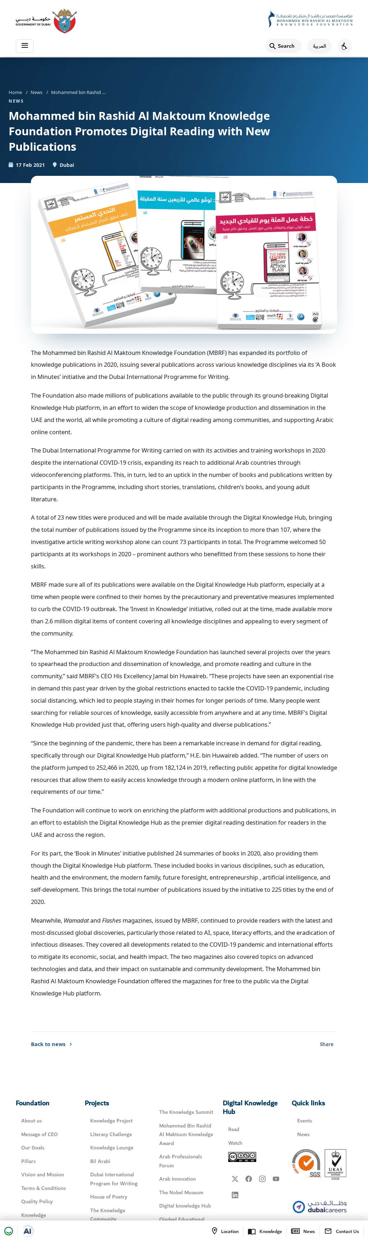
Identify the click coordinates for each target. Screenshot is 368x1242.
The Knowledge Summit (186, 1112)
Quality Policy (37, 1201)
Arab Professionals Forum (180, 1161)
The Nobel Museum (181, 1192)
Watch (235, 1143)
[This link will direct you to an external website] (46, 21)
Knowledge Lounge (111, 1147)
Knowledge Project (111, 1120)
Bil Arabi (100, 1161)
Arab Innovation (177, 1179)
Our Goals (32, 1147)
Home (15, 92)
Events (304, 1120)
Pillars (28, 1161)
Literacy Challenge (111, 1134)
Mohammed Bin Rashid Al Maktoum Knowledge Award (186, 1134)
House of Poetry (108, 1196)
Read (233, 1129)
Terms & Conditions (43, 1188)
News (36, 92)
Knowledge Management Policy (43, 1220)
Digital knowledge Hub (185, 1205)
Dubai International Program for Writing (114, 1179)
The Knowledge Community (107, 1215)
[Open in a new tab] (28, 1231)
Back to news (48, 1044)
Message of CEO (39, 1134)
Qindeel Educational (181, 1219)
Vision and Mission (42, 1174)
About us (31, 1120)
